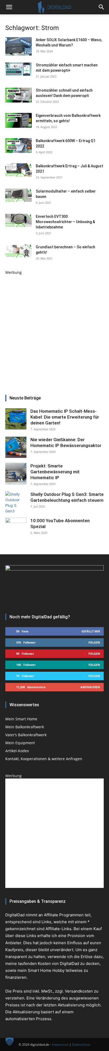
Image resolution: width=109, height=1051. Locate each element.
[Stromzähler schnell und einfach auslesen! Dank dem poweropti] (18, 95)
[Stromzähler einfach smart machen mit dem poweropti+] (18, 69)
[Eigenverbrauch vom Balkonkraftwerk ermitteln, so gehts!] (18, 120)
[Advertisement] (54, 330)
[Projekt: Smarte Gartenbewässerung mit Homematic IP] (15, 473)
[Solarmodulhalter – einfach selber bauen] (18, 195)
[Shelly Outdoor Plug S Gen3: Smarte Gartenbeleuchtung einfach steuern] (15, 502)
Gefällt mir (90, 631)
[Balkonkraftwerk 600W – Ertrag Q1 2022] (18, 145)
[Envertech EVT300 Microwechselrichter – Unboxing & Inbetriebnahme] (18, 220)
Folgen (94, 642)
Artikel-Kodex (17, 750)
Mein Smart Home (21, 718)
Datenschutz (81, 1044)
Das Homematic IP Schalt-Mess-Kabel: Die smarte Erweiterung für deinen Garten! (64, 417)
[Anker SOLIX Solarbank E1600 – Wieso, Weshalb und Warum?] (18, 46)
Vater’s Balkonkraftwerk (26, 734)
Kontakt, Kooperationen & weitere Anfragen (43, 758)
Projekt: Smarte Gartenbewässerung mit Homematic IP (55, 471)
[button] (101, 7)
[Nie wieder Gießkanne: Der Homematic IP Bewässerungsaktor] (15, 447)
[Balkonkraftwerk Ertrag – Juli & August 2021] (18, 170)
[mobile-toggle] (9, 7)
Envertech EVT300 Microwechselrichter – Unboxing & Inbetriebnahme (65, 221)
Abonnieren (90, 687)
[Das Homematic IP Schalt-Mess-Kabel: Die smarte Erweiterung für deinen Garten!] (15, 418)
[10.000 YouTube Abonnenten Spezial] (15, 528)
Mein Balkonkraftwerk (24, 726)
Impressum (60, 1044)
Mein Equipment (20, 742)
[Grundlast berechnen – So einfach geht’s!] (18, 251)
